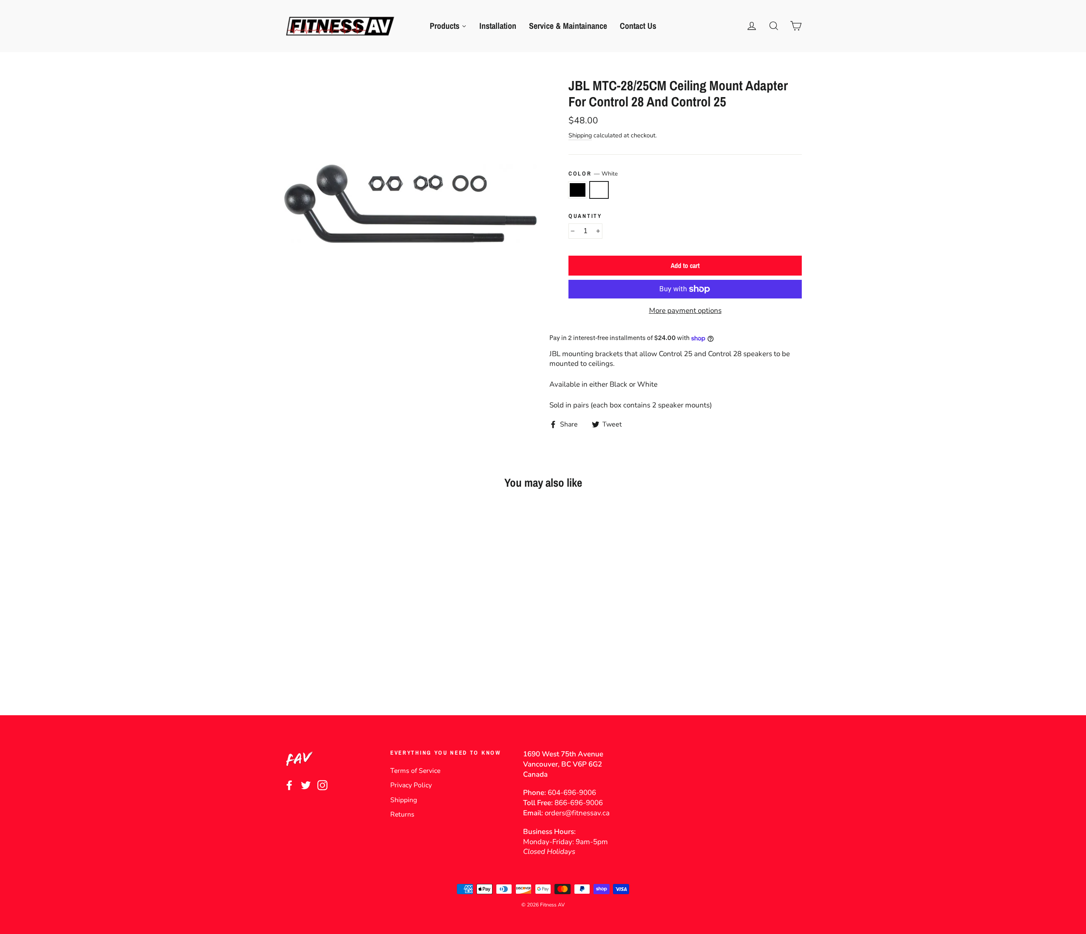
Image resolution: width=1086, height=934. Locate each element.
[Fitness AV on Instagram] (322, 785)
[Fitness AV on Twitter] (306, 785)
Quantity (585, 215)
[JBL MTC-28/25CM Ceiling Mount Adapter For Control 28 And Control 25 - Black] (289, 671)
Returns (402, 814)
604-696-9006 (572, 792)
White (599, 190)
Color (593, 174)
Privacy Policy (411, 785)
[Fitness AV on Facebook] (289, 785)
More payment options (685, 310)
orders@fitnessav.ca (577, 813)
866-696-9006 (578, 803)
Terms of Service (415, 770)
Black (577, 190)
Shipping (580, 135)
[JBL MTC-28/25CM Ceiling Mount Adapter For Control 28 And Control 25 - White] (300, 671)
